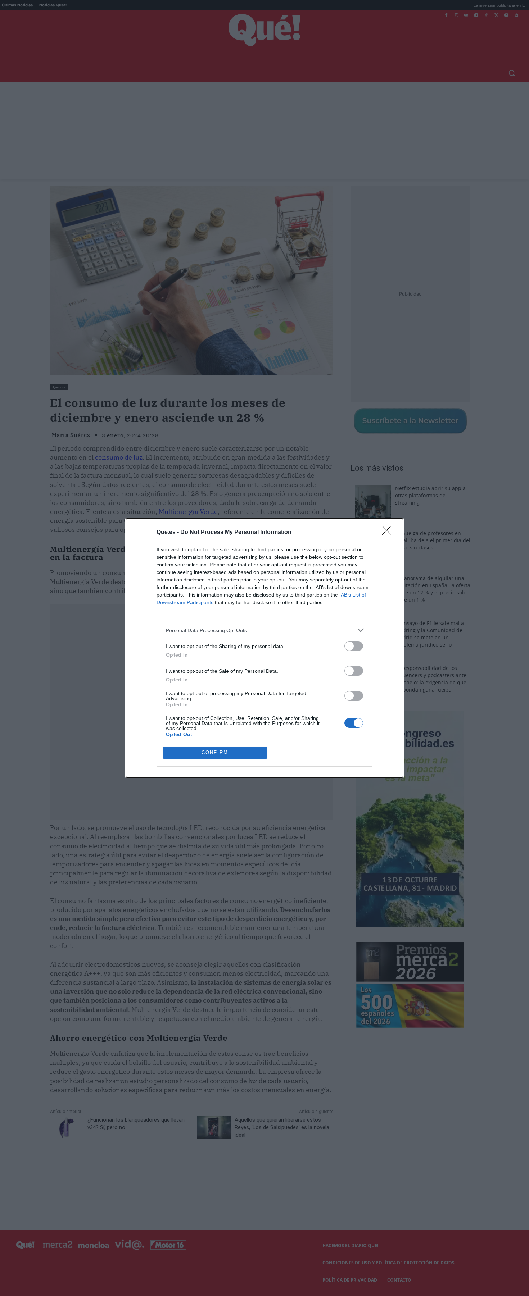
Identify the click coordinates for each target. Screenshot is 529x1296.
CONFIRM (215, 752)
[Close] (389, 532)
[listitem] (264, 630)
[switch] (353, 646)
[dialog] (264, 648)
